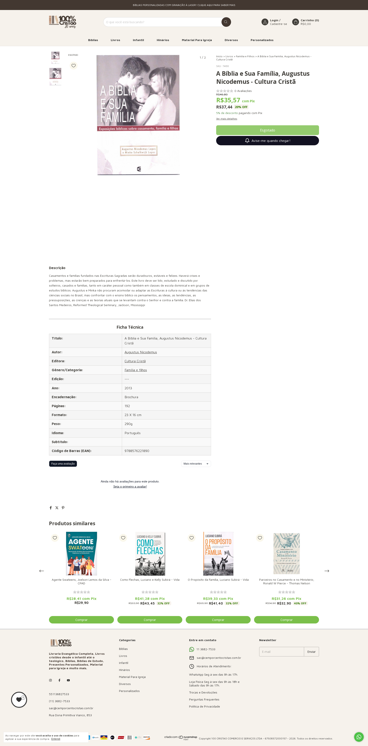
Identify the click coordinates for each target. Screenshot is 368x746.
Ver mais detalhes (226, 118)
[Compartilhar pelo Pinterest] (63, 508)
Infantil (138, 40)
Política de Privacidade (204, 706)
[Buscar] (226, 22)
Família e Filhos (245, 56)
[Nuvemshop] (180, 739)
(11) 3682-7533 (59, 701)
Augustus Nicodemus (141, 352)
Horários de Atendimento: (214, 666)
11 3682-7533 (205, 649)
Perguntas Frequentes (204, 699)
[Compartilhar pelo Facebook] (51, 508)
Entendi (55, 738)
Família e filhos (136, 370)
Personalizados (262, 40)
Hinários (163, 40)
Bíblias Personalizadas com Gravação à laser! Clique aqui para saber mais (184, 5)
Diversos (231, 40)
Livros (115, 40)
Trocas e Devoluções (203, 692)
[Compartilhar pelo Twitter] (57, 508)
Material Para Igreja (197, 40)
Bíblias (93, 40)
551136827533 (59, 694)
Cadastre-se (278, 24)
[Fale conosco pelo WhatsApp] (359, 737)
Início (219, 56)
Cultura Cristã (135, 361)
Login (274, 20)
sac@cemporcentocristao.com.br (71, 708)
